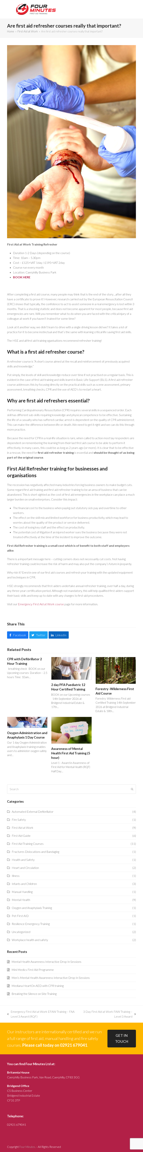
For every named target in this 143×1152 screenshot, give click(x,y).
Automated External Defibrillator (32, 811)
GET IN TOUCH (121, 1038)
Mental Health (21, 899)
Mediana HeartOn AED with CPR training (38, 985)
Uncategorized (21, 932)
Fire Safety (19, 819)
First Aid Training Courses (28, 843)
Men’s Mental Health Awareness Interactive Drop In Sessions (51, 977)
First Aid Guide (21, 835)
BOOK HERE (21, 277)
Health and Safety (23, 859)
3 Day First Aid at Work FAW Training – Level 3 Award (107, 1014)
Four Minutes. (27, 1146)
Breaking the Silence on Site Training (34, 993)
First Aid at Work (22, 827)
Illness (16, 875)
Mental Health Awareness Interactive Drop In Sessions (46, 961)
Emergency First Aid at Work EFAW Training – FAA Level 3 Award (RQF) (40, 1014)
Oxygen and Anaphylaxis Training (32, 907)
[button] (17, 634)
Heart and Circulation (25, 867)
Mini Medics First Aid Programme (33, 969)
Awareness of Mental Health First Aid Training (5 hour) (70, 753)
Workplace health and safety (30, 940)
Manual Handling (22, 891)
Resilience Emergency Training (31, 924)
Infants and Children (24, 883)
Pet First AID (20, 915)
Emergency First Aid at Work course (41, 604)
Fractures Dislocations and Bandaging (35, 851)
